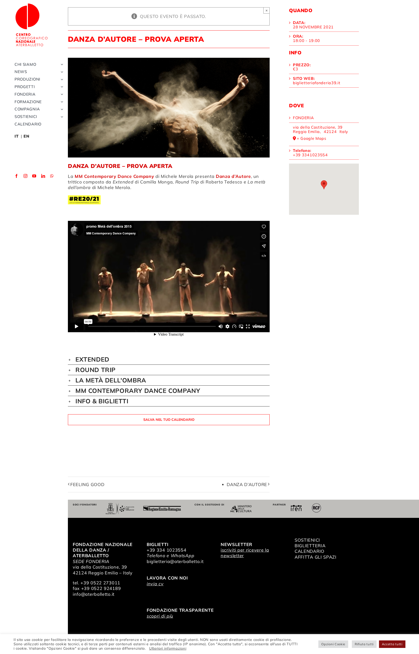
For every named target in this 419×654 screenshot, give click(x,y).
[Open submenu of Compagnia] (61, 109)
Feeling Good (87, 484)
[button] (169, 359)
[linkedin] (43, 176)
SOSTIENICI (307, 540)
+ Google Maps (311, 138)
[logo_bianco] (31, 4)
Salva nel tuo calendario (168, 420)
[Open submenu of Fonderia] (61, 94)
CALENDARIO (309, 551)
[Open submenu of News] (61, 71)
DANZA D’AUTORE (247, 484)
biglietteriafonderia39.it (316, 82)
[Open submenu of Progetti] (61, 86)
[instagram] (26, 176)
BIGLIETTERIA (310, 545)
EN (26, 136)
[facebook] (17, 176)
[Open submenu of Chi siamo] (61, 64)
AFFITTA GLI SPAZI (316, 557)
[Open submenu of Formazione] (61, 101)
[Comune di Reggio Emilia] (120, 505)
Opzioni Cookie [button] (333, 644)
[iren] (296, 507)
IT (16, 136)
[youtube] (34, 176)
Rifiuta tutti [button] (364, 644)
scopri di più (160, 616)
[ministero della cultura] (241, 507)
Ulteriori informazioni (167, 648)
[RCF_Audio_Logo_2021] (316, 505)
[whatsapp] (52, 176)
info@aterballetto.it (93, 594)
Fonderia (303, 117)
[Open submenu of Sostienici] (61, 116)
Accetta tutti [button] (392, 644)
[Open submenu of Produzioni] (61, 79)
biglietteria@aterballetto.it (175, 561)
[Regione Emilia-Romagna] (162, 508)
